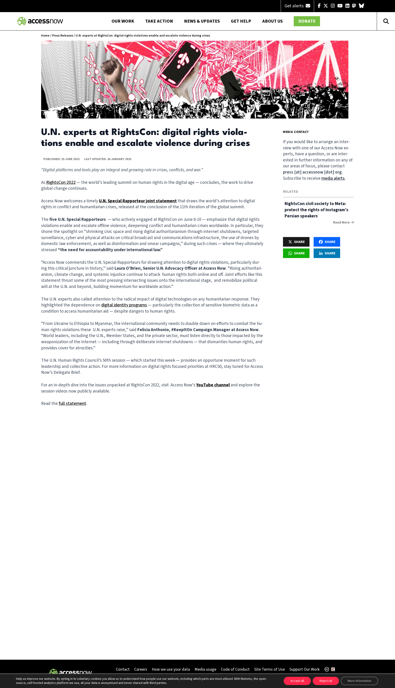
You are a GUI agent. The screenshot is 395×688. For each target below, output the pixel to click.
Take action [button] (159, 21)
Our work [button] (123, 21)
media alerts (333, 178)
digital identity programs (124, 305)
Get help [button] (241, 21)
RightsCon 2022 (61, 182)
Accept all (297, 681)
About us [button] (272, 21)
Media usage (205, 669)
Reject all (326, 681)
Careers (140, 669)
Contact (123, 669)
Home (45, 35)
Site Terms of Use (269, 669)
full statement (72, 404)
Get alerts (294, 6)
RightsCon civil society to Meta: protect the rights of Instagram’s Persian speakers (316, 210)
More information (359, 681)
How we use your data (171, 669)
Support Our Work (304, 669)
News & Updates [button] (202, 21)
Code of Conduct (235, 669)
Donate (306, 21)
